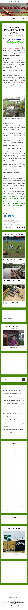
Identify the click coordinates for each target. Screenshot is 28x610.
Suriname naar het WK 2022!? (13, 259)
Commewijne (19, 452)
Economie (18, 220)
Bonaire (6, 449)
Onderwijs (7, 485)
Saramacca (7, 494)
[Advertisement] (15, 92)
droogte (6, 458)
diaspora (13, 455)
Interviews (14, 603)
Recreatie (15, 488)
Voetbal (13, 506)
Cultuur (12, 220)
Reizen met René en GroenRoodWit (14, 600)
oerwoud (6, 479)
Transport (7, 503)
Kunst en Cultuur (7, 222)
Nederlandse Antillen (10, 476)
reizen (5, 491)
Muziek (12, 473)
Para (13, 485)
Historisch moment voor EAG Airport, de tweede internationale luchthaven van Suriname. (13, 413)
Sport (5, 500)
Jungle (14, 467)
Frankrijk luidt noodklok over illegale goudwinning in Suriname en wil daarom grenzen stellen (13, 393)
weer (5, 509)
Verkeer (6, 506)
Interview (6, 467)
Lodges (19, 470)
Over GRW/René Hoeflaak (15, 599)
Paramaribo (7, 488)
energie (21, 458)
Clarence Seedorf (9, 452)
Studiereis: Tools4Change (12, 302)
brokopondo (14, 449)
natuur (19, 222)
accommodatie (8, 446)
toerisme (18, 224)
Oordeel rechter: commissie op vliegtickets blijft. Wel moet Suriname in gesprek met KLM (14, 433)
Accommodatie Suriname (13, 601)
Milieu (14, 222)
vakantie (15, 503)
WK (10, 509)
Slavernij (6, 497)
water (20, 506)
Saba (20, 491)
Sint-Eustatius (17, 494)
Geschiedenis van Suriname (11, 461)
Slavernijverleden (17, 497)
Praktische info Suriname (9, 602)
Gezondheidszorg (9, 464)
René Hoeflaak (8, 227)
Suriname (12, 500)
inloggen (9, 316)
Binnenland (6, 220)
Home (8, 599)
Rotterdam (13, 491)
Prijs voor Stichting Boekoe (13, 281)
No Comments (19, 35)
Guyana (19, 464)
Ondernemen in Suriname (9, 224)
